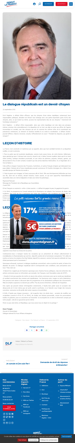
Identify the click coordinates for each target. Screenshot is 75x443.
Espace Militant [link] (65, 386)
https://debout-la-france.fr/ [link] (24, 344)
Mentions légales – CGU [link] (46, 417)
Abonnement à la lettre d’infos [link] (65, 397)
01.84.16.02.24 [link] (8, 400)
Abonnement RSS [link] (64, 404)
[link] (71, 4)
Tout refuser (22, 440)
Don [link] (43, 390)
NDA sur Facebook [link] (26, 406)
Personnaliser (33, 440)
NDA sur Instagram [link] (26, 412)
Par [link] (38, 320)
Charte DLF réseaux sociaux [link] (65, 391)
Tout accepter (66, 436)
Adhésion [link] (45, 386)
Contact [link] (44, 405)
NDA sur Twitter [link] (28, 400)
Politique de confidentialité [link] (47, 410)
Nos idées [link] (26, 392)
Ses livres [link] (26, 396)
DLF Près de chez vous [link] (46, 399)
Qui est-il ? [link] (26, 388)
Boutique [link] (45, 394)
